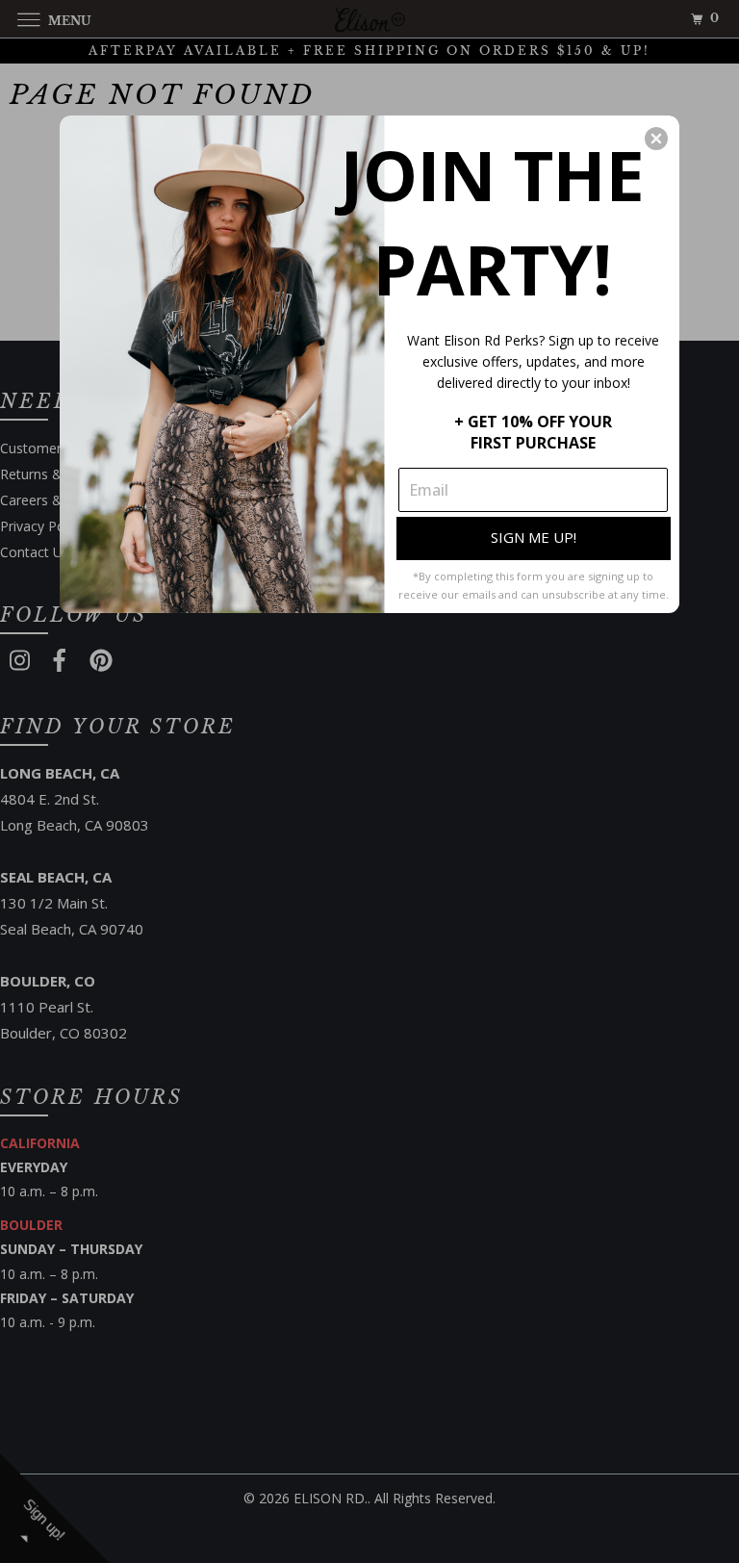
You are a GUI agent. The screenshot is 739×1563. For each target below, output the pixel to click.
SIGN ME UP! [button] (533, 537)
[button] (656, 138)
